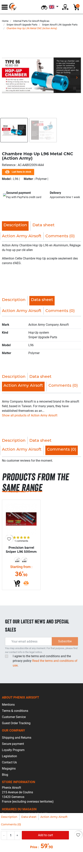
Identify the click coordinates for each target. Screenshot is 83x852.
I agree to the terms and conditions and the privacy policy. (45, 660)
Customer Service (14, 717)
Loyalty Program (13, 750)
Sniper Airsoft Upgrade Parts (22, 24)
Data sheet (28, 817)
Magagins (9, 768)
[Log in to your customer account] (65, 7)
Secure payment (13, 744)
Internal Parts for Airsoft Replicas (31, 20)
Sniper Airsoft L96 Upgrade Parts (60, 24)
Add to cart (45, 835)
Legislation (9, 756)
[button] (44, 7)
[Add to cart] (17, 583)
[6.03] (24, 560)
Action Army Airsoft (54, 817)
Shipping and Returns (16, 737)
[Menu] (4, 7)
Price (33, 847)
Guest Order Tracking (16, 723)
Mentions (8, 704)
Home (5, 20)
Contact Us (9, 762)
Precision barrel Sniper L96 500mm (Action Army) (21, 552)
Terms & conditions (15, 711)
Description (9, 817)
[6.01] (17, 560)
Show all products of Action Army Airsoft (29, 415)
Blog (5, 775)
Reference (9, 165)
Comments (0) (11, 824)
